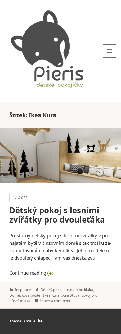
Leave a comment (55, 301)
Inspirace (23, 289)
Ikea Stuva (70, 295)
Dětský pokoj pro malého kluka (66, 289)
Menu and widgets (109, 57)
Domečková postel (25, 295)
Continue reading (60, 272)
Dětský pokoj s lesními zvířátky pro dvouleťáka (57, 215)
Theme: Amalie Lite (26, 321)
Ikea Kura (51, 295)
